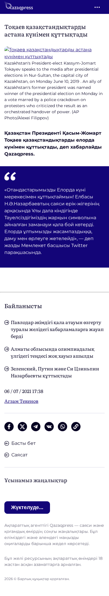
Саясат (19, 455)
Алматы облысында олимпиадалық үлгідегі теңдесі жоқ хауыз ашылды (52, 352)
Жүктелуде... (27, 507)
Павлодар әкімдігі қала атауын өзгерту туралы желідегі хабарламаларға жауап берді (57, 329)
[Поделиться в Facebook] (9, 426)
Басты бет (23, 443)
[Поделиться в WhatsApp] (62, 426)
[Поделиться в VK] (49, 426)
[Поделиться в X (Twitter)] (22, 426)
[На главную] (18, 6)
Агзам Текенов (21, 400)
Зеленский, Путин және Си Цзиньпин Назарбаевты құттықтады (55, 372)
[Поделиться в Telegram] (35, 426)
